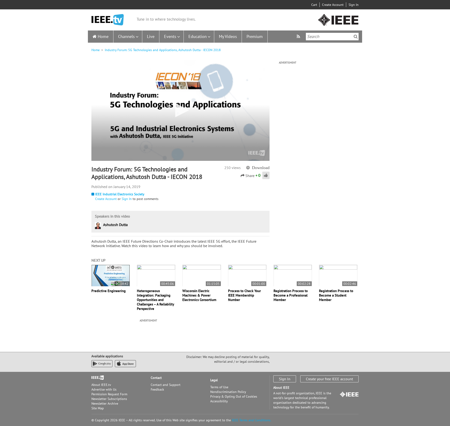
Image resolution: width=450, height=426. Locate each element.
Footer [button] (96, 378)
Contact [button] (156, 378)
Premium (255, 36)
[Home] (107, 20)
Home (103, 36)
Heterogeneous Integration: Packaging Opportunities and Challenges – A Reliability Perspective (155, 300)
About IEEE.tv (101, 385)
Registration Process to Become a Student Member (336, 295)
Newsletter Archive (104, 403)
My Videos (228, 36)
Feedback (157, 389)
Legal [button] (214, 380)
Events (170, 36)
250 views (232, 168)
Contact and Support (165, 385)
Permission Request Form (109, 394)
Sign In (354, 5)
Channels (126, 36)
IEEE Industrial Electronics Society (119, 194)
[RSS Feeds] (299, 36)
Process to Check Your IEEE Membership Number (244, 295)
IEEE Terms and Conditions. (251, 420)
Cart (314, 5)
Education (197, 36)
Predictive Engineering (108, 291)
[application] (180, 110)
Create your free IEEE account (329, 379)
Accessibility (219, 401)
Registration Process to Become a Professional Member (291, 295)
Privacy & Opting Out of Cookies (233, 396)
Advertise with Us (103, 389)
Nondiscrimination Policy (228, 392)
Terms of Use (219, 387)
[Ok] (356, 36)
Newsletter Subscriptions (109, 399)
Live (150, 36)
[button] (180, 110)
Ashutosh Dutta (115, 224)
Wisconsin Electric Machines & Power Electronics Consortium (199, 295)
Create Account (333, 5)
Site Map (97, 408)
